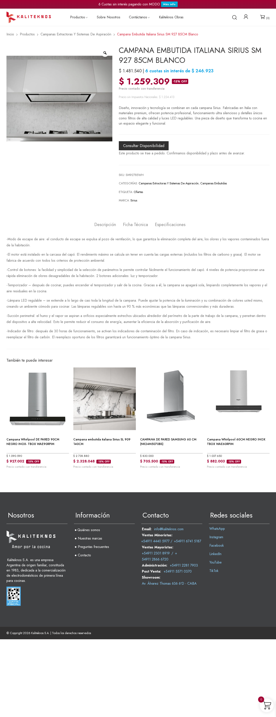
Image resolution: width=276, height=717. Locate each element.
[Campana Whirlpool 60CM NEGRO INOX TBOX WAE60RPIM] (238, 398)
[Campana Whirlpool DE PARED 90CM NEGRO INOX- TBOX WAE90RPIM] (37, 398)
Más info (169, 4)
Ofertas (138, 192)
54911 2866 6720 (155, 559)
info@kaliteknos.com (168, 529)
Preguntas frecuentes (93, 546)
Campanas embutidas (213, 183)
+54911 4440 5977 (155, 541)
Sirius (133, 200)
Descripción (105, 225)
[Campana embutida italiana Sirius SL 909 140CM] (104, 398)
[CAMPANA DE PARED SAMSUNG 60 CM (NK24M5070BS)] (171, 398)
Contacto (84, 555)
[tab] (105, 225)
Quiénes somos (88, 529)
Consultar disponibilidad (143, 146)
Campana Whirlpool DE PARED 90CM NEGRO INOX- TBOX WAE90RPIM (32, 441)
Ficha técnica (135, 225)
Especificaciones (170, 225)
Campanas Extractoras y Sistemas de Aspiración (169, 183)
